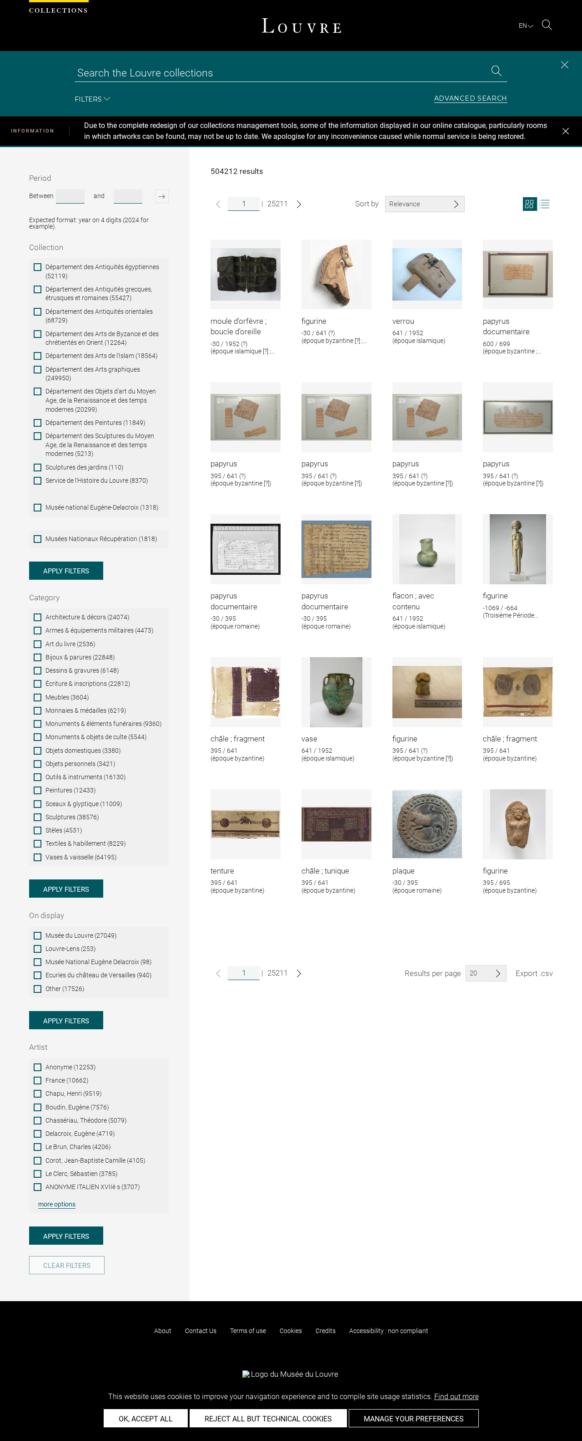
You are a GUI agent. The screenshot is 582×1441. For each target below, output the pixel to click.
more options (56, 1204)
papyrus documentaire (506, 327)
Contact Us (200, 1330)
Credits (326, 1330)
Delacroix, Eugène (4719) (80, 1133)
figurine (313, 321)
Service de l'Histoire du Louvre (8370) (96, 480)
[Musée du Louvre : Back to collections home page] (301, 25)
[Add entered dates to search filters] (157, 196)
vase (309, 738)
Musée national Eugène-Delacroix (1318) (102, 507)
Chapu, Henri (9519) (73, 1093)
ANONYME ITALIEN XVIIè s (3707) (92, 1187)
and (99, 195)
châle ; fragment (238, 738)
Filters (88, 99)
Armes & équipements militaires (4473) (99, 630)
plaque (403, 870)
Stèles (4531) (63, 830)
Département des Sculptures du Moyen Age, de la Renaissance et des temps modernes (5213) (99, 444)
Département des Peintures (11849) (95, 422)
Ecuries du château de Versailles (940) (98, 975)
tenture (222, 870)
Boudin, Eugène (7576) (77, 1107)
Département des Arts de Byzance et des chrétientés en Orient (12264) (102, 338)
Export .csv (534, 973)
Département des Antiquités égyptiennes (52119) (102, 271)
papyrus (224, 463)
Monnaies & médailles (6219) (85, 710)
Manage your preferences (414, 1419)
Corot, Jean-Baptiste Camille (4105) (95, 1160)
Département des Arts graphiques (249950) (92, 374)
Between (41, 195)
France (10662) (67, 1080)
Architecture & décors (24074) (87, 617)
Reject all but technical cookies (268, 1419)
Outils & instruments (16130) (85, 777)
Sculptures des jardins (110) (84, 467)
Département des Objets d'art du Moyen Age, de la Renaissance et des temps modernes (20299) (100, 400)
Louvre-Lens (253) (70, 948)
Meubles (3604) (67, 697)
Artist (38, 1047)
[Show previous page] (218, 204)
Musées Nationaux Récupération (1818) (101, 538)
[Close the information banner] (565, 131)
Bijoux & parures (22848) (80, 657)
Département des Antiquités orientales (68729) (99, 316)
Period (40, 178)
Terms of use (248, 1330)
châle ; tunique (325, 870)
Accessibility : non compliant (388, 1330)
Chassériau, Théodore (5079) (86, 1120)
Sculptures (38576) (72, 817)
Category (44, 597)
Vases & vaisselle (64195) (81, 857)
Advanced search (471, 98)
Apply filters (66, 571)
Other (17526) (65, 988)
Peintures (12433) (70, 790)
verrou (403, 321)
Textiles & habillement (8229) (85, 843)
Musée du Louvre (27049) (81, 935)
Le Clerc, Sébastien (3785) (81, 1173)
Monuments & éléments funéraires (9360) (103, 723)
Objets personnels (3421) (80, 763)
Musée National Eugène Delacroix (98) (98, 962)
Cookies (291, 1330)
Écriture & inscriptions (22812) (87, 683)
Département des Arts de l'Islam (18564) (101, 355)
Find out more (456, 1396)
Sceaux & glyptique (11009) (83, 803)
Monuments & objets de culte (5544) (96, 737)
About (162, 1330)
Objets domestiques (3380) (83, 750)
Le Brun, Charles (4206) (78, 1146)
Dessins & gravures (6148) (82, 670)
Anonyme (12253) (70, 1067)
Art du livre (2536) (70, 644)
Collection (46, 247)
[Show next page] (299, 204)
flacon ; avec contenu (413, 601)
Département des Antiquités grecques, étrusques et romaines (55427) (98, 294)
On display (46, 915)
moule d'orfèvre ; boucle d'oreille (238, 327)
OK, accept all (146, 1419)
